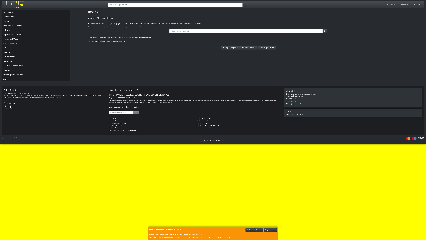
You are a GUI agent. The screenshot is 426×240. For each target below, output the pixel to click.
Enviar (136, 112)
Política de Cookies (223, 237)
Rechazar (259, 230)
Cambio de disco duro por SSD (208, 125)
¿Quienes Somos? (115, 125)
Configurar (250, 230)
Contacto (406, 4)
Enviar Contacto (249, 48)
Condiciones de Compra (117, 123)
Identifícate (393, 4)
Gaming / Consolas (10, 43)
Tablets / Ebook (9, 57)
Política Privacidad (115, 121)
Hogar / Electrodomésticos (13, 66)
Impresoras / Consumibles (12, 34)
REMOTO (112, 128)
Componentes (8, 17)
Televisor (6, 30)
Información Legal (203, 118)
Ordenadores (8, 12)
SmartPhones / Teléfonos (12, 26)
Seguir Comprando (231, 48)
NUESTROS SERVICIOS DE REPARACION (123, 130)
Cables (5, 48)
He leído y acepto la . (125, 107)
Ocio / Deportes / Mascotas (13, 74)
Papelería (6, 70)
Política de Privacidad (167, 102)
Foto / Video (7, 61)
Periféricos (7, 52)
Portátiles (6, 21)
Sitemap (122, 41)
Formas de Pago (203, 123)
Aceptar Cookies (270, 230)
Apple (5, 79)
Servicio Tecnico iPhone (205, 128)
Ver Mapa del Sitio (267, 48)
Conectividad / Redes (11, 39)
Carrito (418, 4)
